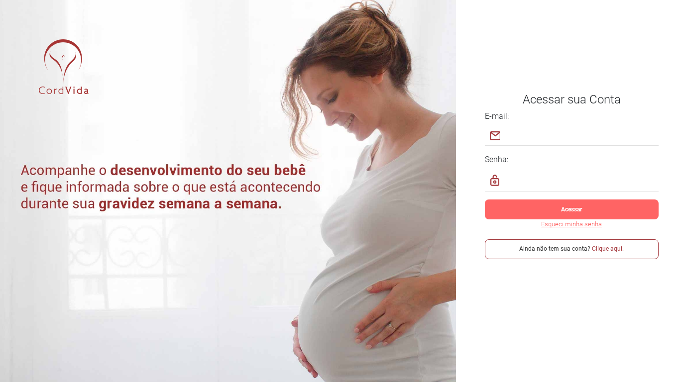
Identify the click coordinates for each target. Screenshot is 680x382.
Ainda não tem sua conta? (571, 248)
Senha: (496, 159)
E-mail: (497, 116)
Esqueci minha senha (571, 224)
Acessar (571, 209)
